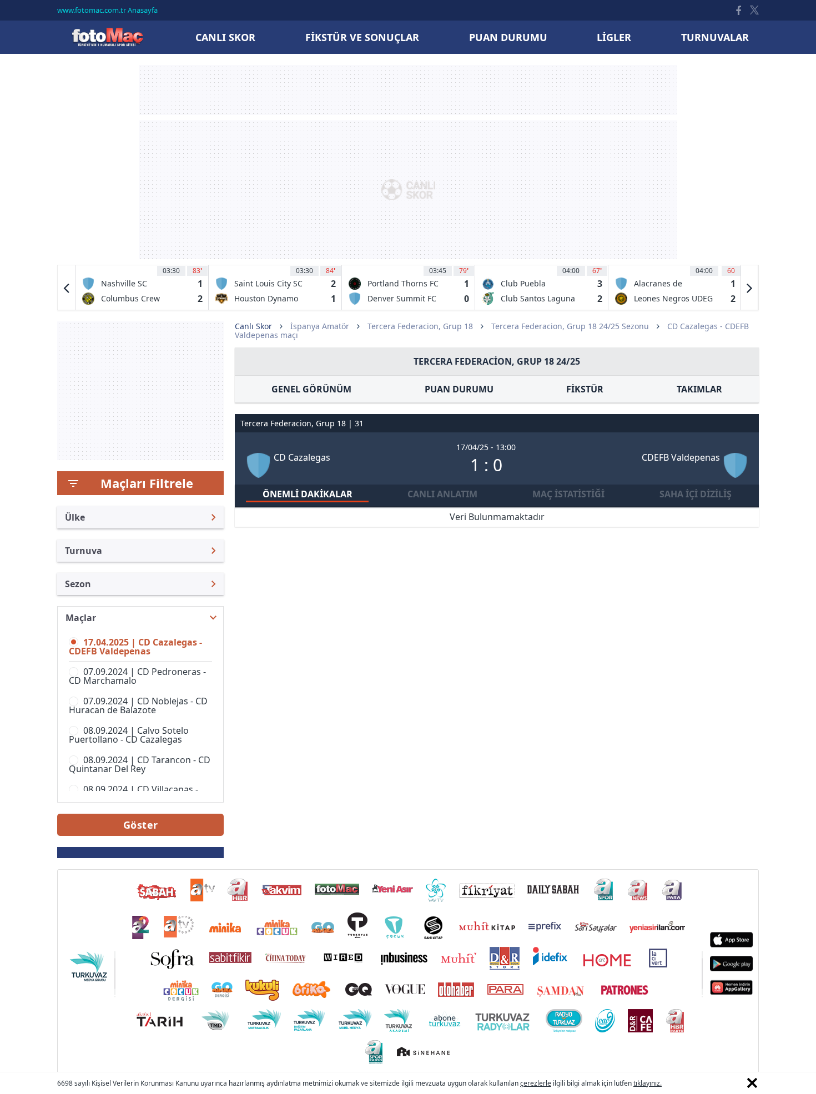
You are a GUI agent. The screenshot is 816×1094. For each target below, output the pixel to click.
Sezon (78, 584)
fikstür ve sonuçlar (362, 37)
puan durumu (508, 37)
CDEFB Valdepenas (681, 457)
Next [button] (749, 287)
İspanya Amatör (319, 326)
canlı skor (225, 37)
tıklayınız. (647, 1083)
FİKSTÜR (584, 389)
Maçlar (81, 618)
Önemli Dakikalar (307, 494)
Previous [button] (66, 287)
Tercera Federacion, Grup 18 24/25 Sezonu (570, 326)
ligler (614, 37)
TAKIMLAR (699, 389)
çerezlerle (535, 1083)
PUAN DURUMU (459, 389)
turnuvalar (715, 37)
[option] (142, 287)
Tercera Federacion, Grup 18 (420, 326)
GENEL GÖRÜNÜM (311, 389)
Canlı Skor (107, 37)
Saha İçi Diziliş (695, 494)
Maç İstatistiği (568, 494)
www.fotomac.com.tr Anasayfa (107, 10)
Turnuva (83, 551)
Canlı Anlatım (442, 494)
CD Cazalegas (302, 457)
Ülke (75, 517)
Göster (140, 824)
